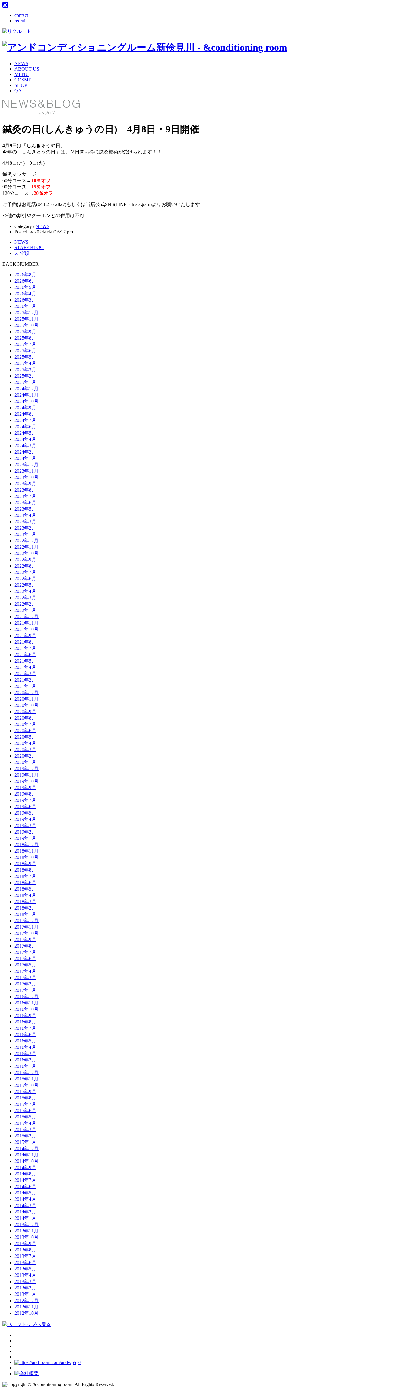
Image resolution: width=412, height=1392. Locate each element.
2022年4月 (25, 591)
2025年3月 (25, 369)
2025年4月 (25, 363)
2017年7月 (25, 952)
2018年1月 (25, 914)
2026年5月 (25, 287)
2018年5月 (25, 888)
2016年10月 (26, 1009)
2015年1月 (25, 1142)
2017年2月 (25, 983)
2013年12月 (26, 1224)
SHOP (20, 85)
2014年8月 (25, 1173)
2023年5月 (25, 508)
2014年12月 (26, 1148)
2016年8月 (25, 1021)
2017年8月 (25, 945)
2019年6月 (25, 806)
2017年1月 (25, 990)
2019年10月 (26, 781)
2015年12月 (26, 1072)
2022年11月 (26, 546)
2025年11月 (26, 318)
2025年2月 (25, 375)
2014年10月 (26, 1161)
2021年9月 (25, 635)
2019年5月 (25, 812)
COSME (22, 79)
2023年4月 (25, 515)
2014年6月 (25, 1186)
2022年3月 (25, 597)
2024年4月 (25, 439)
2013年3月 (25, 1281)
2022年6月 (25, 578)
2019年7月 (25, 800)
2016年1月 (25, 1066)
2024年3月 (25, 445)
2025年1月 (25, 382)
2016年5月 (25, 1040)
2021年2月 (25, 679)
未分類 (21, 253)
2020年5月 (25, 736)
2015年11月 (26, 1078)
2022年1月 (25, 610)
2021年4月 (25, 667)
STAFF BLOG (29, 247)
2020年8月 (25, 717)
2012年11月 (26, 1306)
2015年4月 (25, 1123)
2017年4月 (25, 971)
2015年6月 (25, 1110)
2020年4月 (25, 743)
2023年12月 (26, 464)
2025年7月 (25, 344)
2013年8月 (25, 1249)
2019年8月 (25, 793)
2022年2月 (25, 603)
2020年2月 (25, 755)
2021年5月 (25, 660)
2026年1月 (25, 306)
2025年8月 (25, 337)
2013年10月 (26, 1237)
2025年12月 (26, 312)
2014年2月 (25, 1211)
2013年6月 (25, 1262)
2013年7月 (25, 1256)
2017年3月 (25, 977)
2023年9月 (25, 483)
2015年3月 (25, 1129)
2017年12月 (26, 920)
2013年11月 (26, 1230)
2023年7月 (25, 496)
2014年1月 (25, 1218)
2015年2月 (25, 1135)
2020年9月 (25, 711)
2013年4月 (25, 1275)
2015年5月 (25, 1116)
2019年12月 (26, 768)
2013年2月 (25, 1287)
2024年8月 (25, 413)
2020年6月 (25, 730)
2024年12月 (26, 388)
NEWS (21, 63)
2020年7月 (25, 724)
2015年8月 (25, 1097)
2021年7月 (25, 648)
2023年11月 (26, 470)
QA (18, 90)
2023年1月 (25, 534)
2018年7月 (25, 876)
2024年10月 (26, 401)
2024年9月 (25, 407)
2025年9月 (25, 331)
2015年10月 (26, 1085)
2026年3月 (25, 299)
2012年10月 (26, 1313)
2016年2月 (25, 1059)
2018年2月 (25, 907)
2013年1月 (25, 1294)
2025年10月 (26, 325)
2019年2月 (25, 831)
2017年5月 (25, 964)
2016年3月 (25, 1053)
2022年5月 (25, 584)
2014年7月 (25, 1180)
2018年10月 (26, 857)
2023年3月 (25, 521)
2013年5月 (25, 1268)
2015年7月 (25, 1104)
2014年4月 (25, 1199)
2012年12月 (26, 1300)
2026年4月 (25, 293)
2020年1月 (25, 762)
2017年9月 (25, 939)
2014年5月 (25, 1192)
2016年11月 (26, 1002)
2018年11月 (26, 850)
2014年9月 (25, 1167)
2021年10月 (26, 629)
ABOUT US (26, 68)
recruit (20, 20)
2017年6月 (25, 958)
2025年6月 (25, 350)
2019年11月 (26, 774)
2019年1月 (25, 838)
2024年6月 (25, 426)
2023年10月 (26, 477)
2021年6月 (25, 654)
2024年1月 (25, 458)
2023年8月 (25, 489)
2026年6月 (25, 280)
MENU (21, 74)
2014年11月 (26, 1154)
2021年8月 (25, 641)
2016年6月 (25, 1034)
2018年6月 (25, 882)
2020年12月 (26, 692)
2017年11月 (26, 926)
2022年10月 (26, 553)
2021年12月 (26, 616)
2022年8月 (25, 565)
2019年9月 (25, 787)
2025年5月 (25, 356)
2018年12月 (26, 844)
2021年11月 (26, 622)
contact (21, 15)
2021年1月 (25, 686)
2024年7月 (25, 420)
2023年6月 (25, 502)
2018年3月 (25, 901)
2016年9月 (25, 1015)
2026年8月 (25, 274)
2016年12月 (26, 996)
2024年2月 (25, 451)
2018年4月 (25, 895)
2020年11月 (26, 698)
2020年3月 (25, 749)
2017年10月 (26, 933)
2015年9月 (25, 1091)
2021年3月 (25, 673)
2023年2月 (25, 527)
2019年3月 (25, 825)
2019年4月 (25, 819)
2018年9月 (25, 863)
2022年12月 (26, 540)
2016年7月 (25, 1028)
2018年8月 (25, 869)
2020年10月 (26, 705)
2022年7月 (25, 572)
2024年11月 (26, 394)
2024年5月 (25, 432)
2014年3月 (25, 1205)
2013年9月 (25, 1243)
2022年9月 (25, 559)
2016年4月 (25, 1047)
